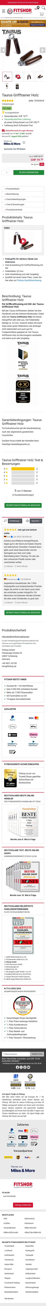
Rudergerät (29, 1251)
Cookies (7, 1223)
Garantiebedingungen (16, 199)
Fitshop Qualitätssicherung (29, 280)
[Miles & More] (23, 1169)
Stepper (7, 1278)
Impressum (29, 1223)
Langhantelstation (32, 1278)
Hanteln (28, 1264)
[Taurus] (11, 32)
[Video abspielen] (23, 241)
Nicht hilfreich (22, 566)
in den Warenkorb (28, 172)
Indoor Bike (8, 1264)
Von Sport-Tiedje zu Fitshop (13, 1094)
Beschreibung (12, 194)
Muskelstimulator (11, 1292)
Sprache (35, 521)
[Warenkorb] (42, 14)
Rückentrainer (10, 1287)
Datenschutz (30, 1219)
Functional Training (12, 1283)
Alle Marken (9, 1299)
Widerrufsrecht (30, 1228)
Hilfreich (9, 566)
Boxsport (8, 1269)
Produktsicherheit (14, 210)
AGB (5, 1219)
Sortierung (14, 521)
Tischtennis (9, 1260)
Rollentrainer (30, 1274)
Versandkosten (10, 1228)
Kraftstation (9, 1255)
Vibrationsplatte (31, 1292)
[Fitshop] (19, 11)
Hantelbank (30, 1260)
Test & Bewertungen (15, 204)
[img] (24, 142)
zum (9, 1196)
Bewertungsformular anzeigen (23, 505)
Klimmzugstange (32, 1287)
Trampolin (29, 1255)
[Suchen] (43, 8)
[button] (7, 77)
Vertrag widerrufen (23, 1205)
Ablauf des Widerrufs (33, 1232)
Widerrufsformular (11, 1232)
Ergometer (29, 1246)
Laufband (8, 1251)
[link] (12, 718)
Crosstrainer (9, 1246)
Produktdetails (12, 189)
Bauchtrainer (30, 1283)
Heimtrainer (9, 1274)
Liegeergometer (31, 1269)
